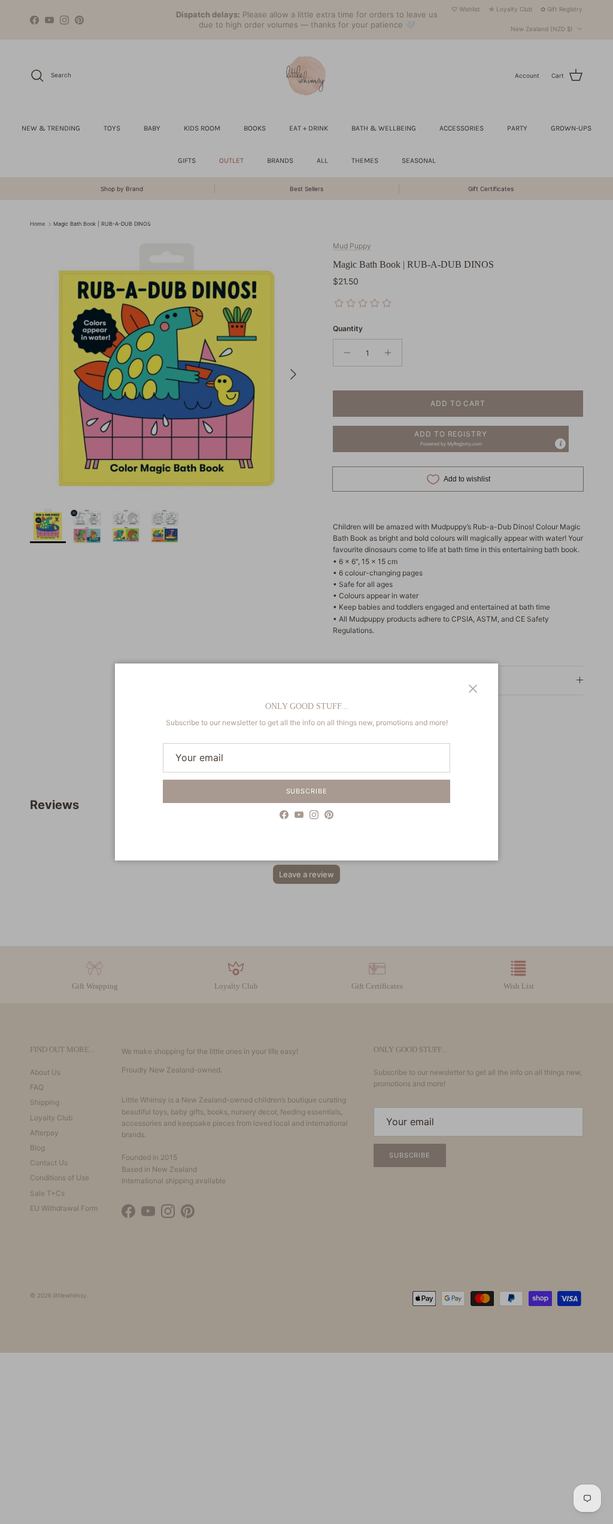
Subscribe (306, 791)
